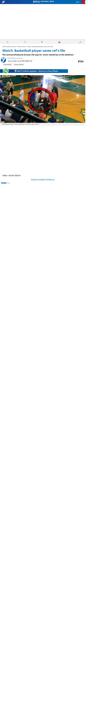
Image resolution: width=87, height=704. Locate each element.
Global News (21, 46)
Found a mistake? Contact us (42, 179)
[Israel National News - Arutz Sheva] (43, 2)
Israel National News (9, 46)
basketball (7, 64)
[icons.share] (83, 1)
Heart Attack (19, 64)
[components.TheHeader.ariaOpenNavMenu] (13, 2)
